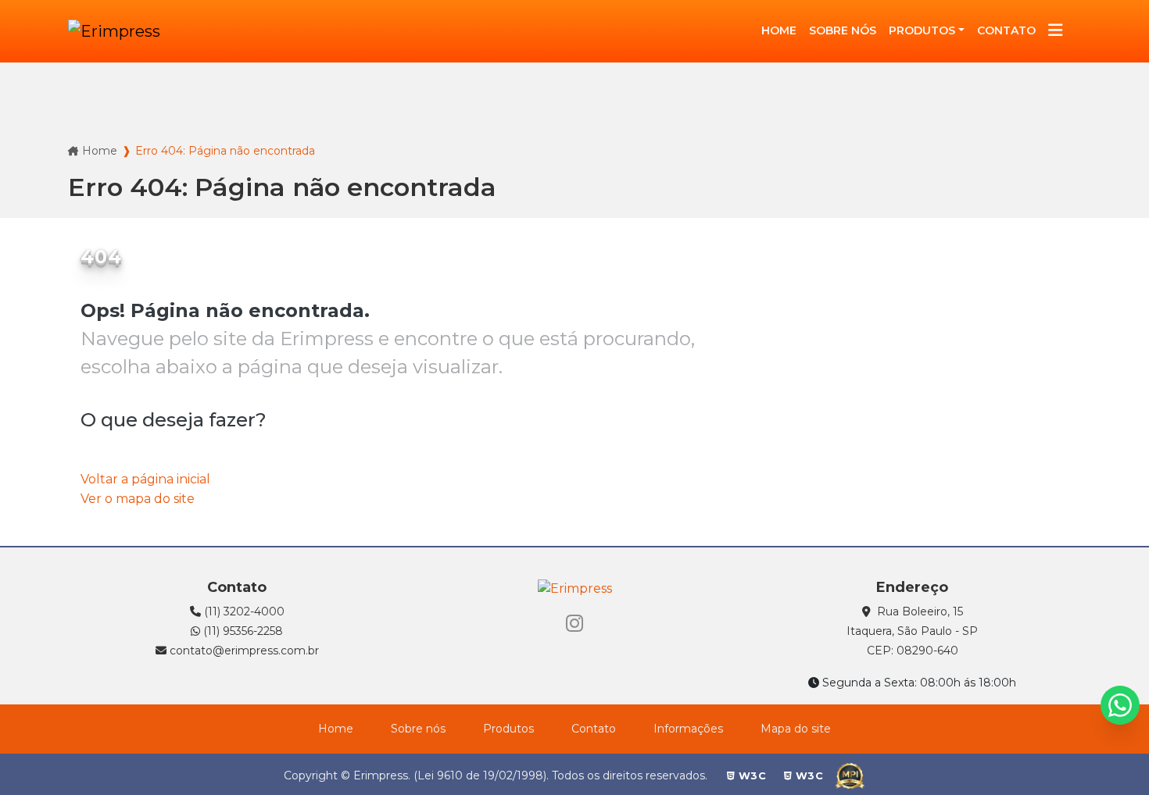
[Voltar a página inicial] (114, 31)
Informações (688, 729)
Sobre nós (418, 729)
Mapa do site (796, 729)
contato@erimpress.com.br (242, 650)
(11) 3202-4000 (243, 611)
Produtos (922, 30)
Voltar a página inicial (145, 479)
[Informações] (1055, 31)
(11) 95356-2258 (241, 631)
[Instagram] (574, 623)
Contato (593, 729)
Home (99, 151)
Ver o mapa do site (138, 498)
